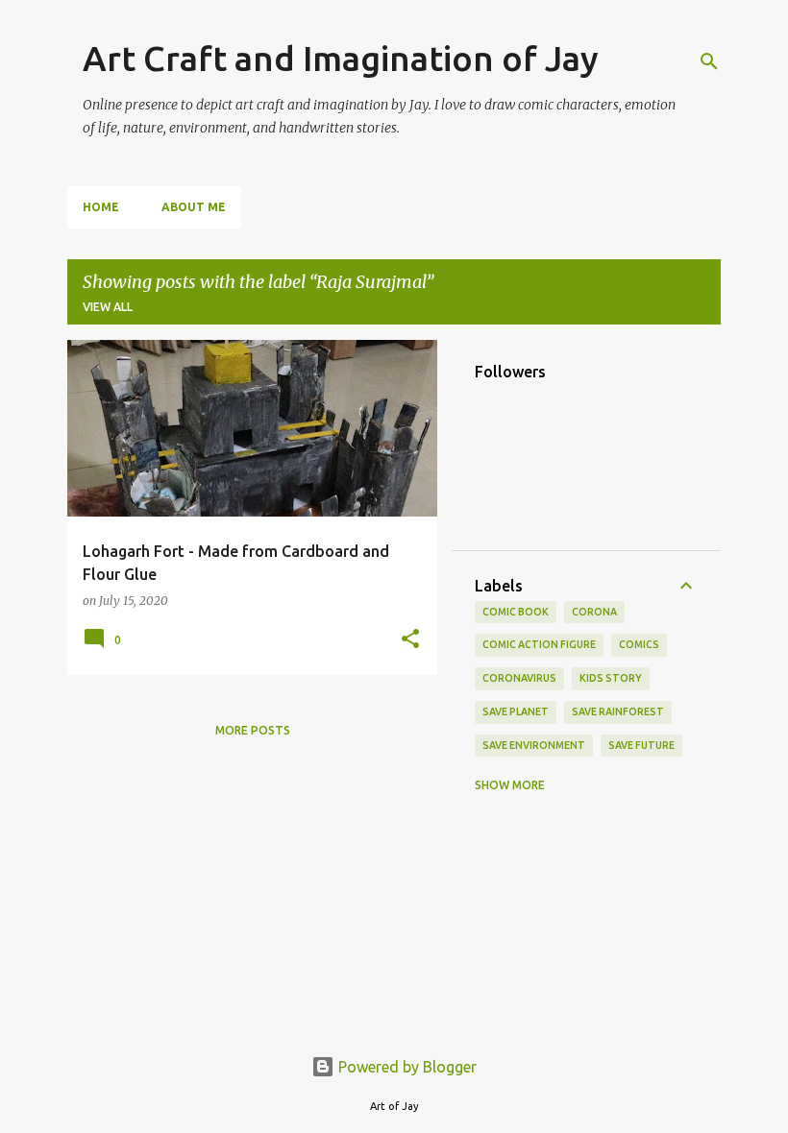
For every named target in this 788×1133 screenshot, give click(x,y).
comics (639, 644)
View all (108, 307)
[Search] (709, 61)
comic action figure (539, 644)
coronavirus (519, 678)
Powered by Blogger (405, 1066)
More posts (252, 730)
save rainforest (618, 711)
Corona (594, 611)
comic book (515, 611)
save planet (515, 711)
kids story (610, 678)
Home (101, 207)
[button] (410, 639)
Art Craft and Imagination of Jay (341, 58)
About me (193, 207)
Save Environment (533, 745)
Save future (641, 745)
